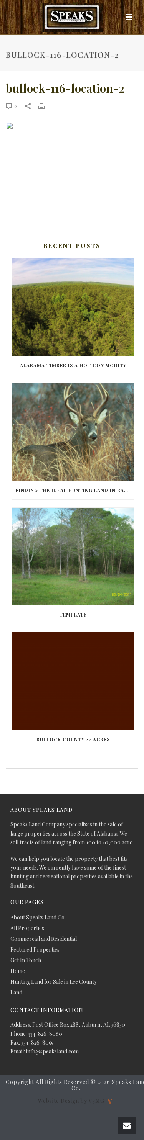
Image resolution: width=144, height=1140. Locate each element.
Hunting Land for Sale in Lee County (53, 981)
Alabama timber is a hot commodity (73, 365)
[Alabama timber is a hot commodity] (73, 307)
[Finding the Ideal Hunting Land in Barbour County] (73, 432)
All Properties (27, 928)
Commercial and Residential (43, 939)
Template (73, 615)
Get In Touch (25, 960)
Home (17, 971)
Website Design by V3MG (72, 1100)
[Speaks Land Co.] (72, 17)
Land (16, 992)
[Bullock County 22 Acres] (73, 681)
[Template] (73, 557)
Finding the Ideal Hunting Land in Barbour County (75, 490)
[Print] (45, 105)
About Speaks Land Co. (38, 917)
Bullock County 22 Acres (73, 739)
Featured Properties (35, 949)
